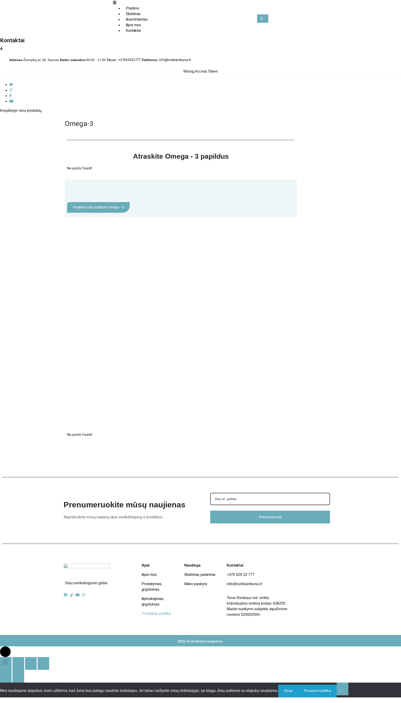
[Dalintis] (31, 663)
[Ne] (342, 689)
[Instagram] (11, 90)
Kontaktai (133, 30)
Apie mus (149, 574)
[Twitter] (11, 84)
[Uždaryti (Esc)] (43, 663)
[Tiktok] (71, 595)
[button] (185, 3)
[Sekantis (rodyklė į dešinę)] (18, 676)
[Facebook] (10, 95)
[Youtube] (11, 101)
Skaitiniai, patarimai (199, 574)
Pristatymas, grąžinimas (152, 587)
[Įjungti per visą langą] (18, 663)
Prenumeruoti (270, 517)
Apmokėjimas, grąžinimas (153, 601)
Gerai (288, 691)
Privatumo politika (156, 613)
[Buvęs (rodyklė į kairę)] (6, 676)
